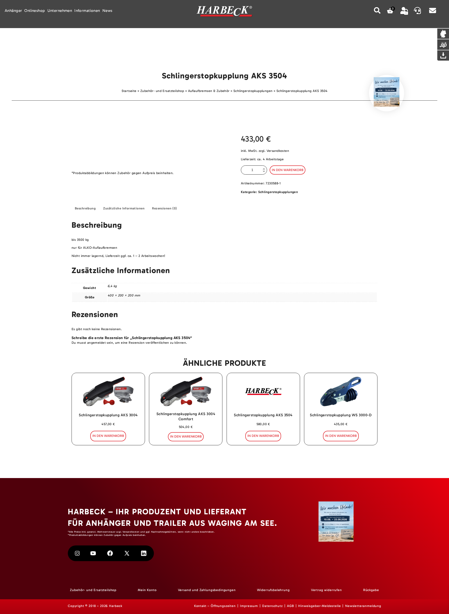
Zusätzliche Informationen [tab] (124, 208)
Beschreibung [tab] (85, 208)
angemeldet (96, 343)
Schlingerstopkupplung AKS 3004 (108, 415)
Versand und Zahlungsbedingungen (207, 590)
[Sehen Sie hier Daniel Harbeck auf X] (127, 553)
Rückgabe (371, 590)
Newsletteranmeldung (363, 606)
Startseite (129, 91)
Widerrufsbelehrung (273, 590)
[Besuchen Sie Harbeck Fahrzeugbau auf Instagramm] (77, 553)
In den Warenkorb (287, 170)
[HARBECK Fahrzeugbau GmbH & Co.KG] (224, 12)
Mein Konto (147, 590)
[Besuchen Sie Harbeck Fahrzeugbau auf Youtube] (93, 553)
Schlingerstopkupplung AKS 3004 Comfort (185, 416)
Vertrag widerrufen (326, 590)
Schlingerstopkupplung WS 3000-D (341, 415)
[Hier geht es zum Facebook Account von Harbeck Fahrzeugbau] (110, 553)
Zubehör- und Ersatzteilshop (162, 91)
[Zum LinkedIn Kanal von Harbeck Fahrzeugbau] (143, 553)
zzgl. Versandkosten (274, 151)
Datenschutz (272, 606)
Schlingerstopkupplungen (253, 91)
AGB (290, 606)
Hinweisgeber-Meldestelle (319, 606)
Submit (377, 10)
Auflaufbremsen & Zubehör (209, 91)
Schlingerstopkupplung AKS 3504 (263, 415)
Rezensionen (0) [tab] (164, 208)
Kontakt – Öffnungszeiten (215, 606)
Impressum (249, 606)
